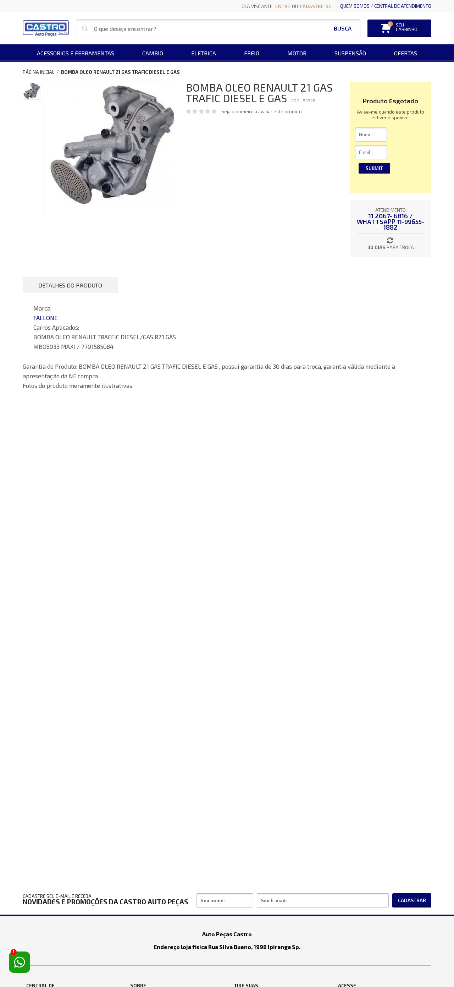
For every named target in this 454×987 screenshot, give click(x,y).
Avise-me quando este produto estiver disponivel (390, 114)
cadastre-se (315, 6)
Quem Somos (355, 6)
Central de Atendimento (402, 6)
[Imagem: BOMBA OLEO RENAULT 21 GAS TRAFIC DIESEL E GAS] (31, 91)
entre (282, 6)
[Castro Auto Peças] (46, 28)
